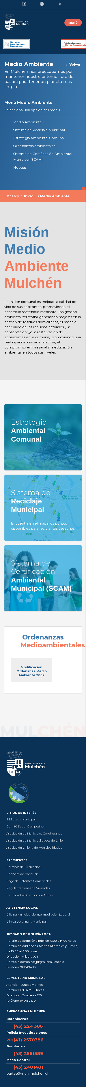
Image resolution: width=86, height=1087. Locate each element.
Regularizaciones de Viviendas (28, 888)
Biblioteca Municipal (21, 819)
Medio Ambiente (27, 122)
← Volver (73, 64)
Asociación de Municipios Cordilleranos (34, 833)
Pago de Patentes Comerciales (28, 881)
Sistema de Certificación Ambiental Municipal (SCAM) (42, 157)
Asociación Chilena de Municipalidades (34, 847)
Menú (73, 22)
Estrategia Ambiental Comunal (39, 138)
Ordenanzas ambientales (34, 146)
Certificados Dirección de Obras (29, 895)
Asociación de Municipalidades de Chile (34, 840)
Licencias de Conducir (22, 874)
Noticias (19, 167)
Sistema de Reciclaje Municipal (39, 130)
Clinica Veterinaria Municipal (26, 921)
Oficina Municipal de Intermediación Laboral (38, 914)
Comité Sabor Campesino (25, 826)
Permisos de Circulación (23, 867)
